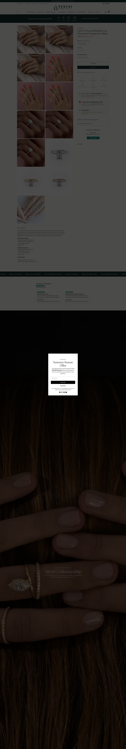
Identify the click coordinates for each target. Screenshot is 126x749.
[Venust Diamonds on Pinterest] (64, 392)
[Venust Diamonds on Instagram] (62, 392)
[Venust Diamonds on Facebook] (60, 392)
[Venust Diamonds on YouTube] (66, 392)
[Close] (76, 355)
